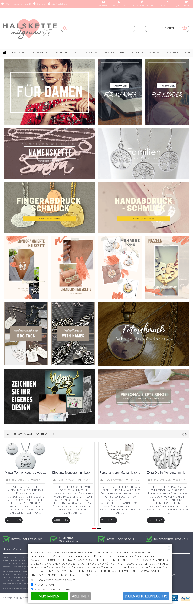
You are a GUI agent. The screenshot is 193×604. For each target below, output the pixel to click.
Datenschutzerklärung (146, 596)
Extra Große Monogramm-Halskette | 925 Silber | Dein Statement (167, 472)
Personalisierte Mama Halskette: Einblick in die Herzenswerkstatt (120, 472)
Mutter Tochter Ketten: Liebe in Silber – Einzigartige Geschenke (25, 472)
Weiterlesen (14, 520)
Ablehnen (80, 596)
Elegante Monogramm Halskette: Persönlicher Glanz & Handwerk (72, 472)
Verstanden (49, 596)
